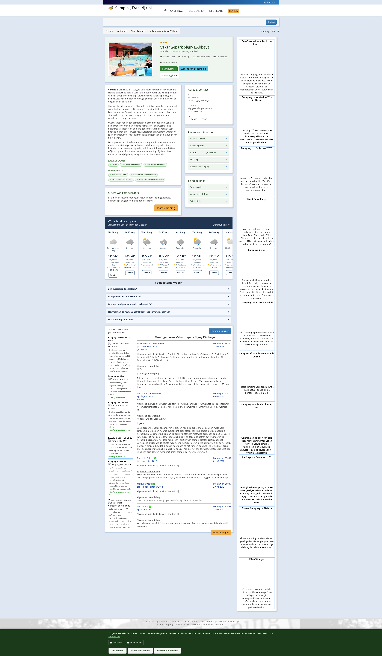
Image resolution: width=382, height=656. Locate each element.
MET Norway (224, 224)
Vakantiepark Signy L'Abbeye (164, 31)
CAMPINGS (177, 10)
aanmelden (269, 2)
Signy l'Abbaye (138, 31)
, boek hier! (203, 152)
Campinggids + (169, 75)
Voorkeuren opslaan (167, 650)
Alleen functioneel (140, 650)
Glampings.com (197, 145)
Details (113, 275)
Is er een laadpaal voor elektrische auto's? (130, 304)
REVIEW (233, 10)
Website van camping (199, 166)
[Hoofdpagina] (165, 10)
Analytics (117, 642)
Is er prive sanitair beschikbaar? (124, 296)
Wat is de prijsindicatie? (120, 319)
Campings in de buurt (199, 194)
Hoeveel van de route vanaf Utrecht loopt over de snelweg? (139, 311)
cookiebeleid (114, 636)
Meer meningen (221, 532)
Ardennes (122, 31)
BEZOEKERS (196, 10)
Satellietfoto (195, 201)
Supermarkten (196, 187)
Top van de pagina (220, 331)
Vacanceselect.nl (197, 138)
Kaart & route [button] (169, 68)
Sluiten (271, 22)
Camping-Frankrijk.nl (133, 7)
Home (110, 31)
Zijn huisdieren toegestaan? (122, 288)
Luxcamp (194, 159)
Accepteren (117, 650)
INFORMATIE (216, 10)
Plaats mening (166, 208)
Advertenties (136, 642)
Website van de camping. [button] (193, 68)
